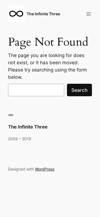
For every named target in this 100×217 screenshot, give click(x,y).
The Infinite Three (43, 13)
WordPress (44, 169)
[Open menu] (88, 14)
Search (79, 90)
